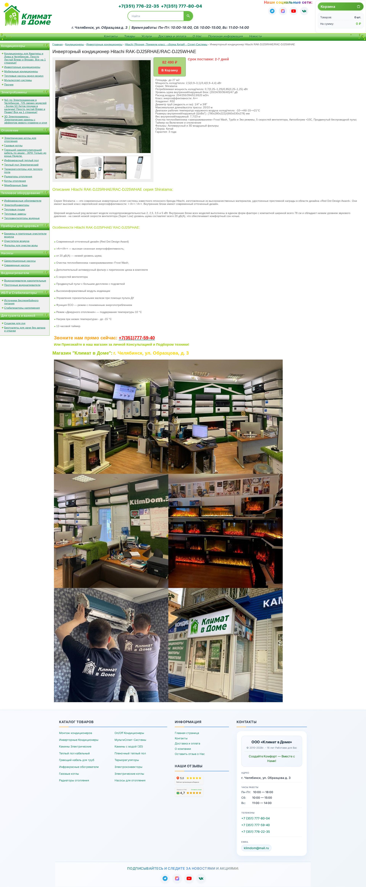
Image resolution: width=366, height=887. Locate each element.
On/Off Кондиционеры (129, 733)
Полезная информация (225, 36)
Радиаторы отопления (18, 176)
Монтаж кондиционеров (75, 733)
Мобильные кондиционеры (21, 71)
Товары (129, 36)
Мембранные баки (15, 185)
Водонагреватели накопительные (25, 280)
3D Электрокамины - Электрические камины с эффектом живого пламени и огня (25, 119)
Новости (255, 36)
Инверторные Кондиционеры (78, 739)
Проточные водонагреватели (22, 284)
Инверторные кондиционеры (22, 67)
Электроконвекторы (128, 766)
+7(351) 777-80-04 (181, 6)
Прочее (9, 84)
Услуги (147, 36)
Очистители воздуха (16, 240)
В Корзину (169, 70)
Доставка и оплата (172, 36)
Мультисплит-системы (18, 80)
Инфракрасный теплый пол (21, 160)
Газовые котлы (13, 145)
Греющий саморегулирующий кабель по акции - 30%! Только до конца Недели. (25, 152)
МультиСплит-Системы (130, 739)
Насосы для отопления (130, 780)
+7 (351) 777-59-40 (255, 825)
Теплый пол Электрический (21, 164)
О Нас (197, 36)
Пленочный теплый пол (130, 753)
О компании (183, 748)
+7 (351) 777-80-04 (255, 818)
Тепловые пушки (14, 209)
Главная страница (187, 733)
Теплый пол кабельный (74, 753)
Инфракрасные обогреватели (22, 200)
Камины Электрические (75, 746)
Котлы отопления (15, 180)
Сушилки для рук (14, 323)
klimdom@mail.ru (256, 848)
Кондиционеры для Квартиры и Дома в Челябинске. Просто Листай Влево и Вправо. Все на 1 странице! (25, 58)
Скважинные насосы (17, 265)
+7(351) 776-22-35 (138, 6)
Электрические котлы (129, 773)
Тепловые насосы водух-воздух (23, 75)
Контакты (111, 36)
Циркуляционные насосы (20, 260)
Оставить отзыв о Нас (190, 753)
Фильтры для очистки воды (21, 245)
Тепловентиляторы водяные (22, 218)
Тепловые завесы (15, 213)
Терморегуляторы (127, 760)
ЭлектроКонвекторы (16, 205)
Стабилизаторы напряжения (22, 307)
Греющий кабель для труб (76, 760)
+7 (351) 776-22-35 (255, 832)
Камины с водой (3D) (129, 746)
